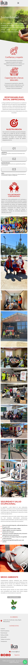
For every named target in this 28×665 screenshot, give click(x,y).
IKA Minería (14, 617)
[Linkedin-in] (7, 655)
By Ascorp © (19, 661)
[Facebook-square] (9, 655)
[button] (18, 3)
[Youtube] (4, 655)
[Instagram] (2, 655)
